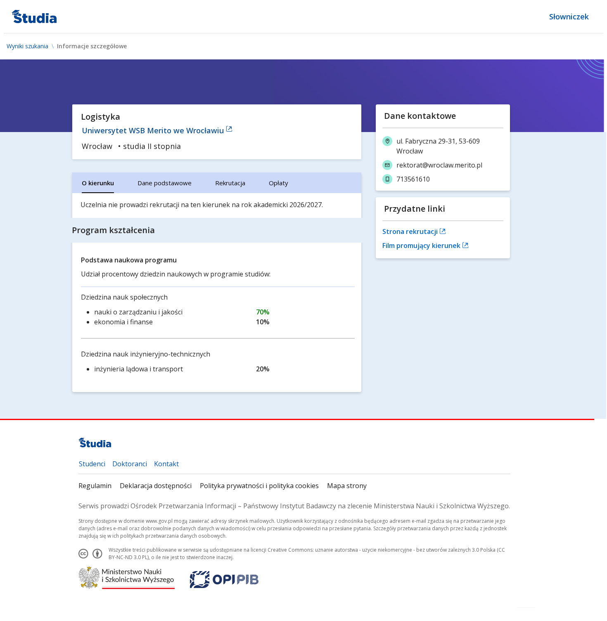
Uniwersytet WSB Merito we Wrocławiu (154, 130)
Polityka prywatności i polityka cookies (259, 485)
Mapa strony (347, 485)
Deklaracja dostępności (156, 485)
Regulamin (94, 485)
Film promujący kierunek (422, 245)
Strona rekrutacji (410, 231)
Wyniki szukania (27, 46)
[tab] (98, 182)
